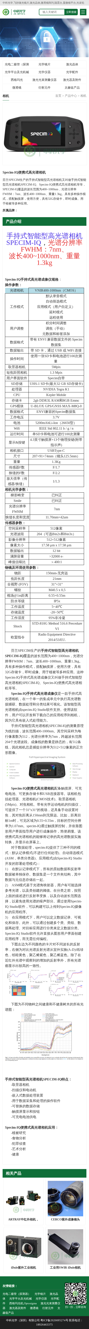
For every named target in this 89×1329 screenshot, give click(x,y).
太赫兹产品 (72, 87)
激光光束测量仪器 (44, 79)
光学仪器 (44, 72)
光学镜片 (44, 64)
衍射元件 (44, 87)
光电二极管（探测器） (17, 65)
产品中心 (71, 95)
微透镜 (16, 87)
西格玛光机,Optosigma (16, 81)
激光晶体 (72, 64)
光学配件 (72, 72)
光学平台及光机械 (17, 72)
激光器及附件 (72, 79)
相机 (83, 95)
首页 (58, 95)
